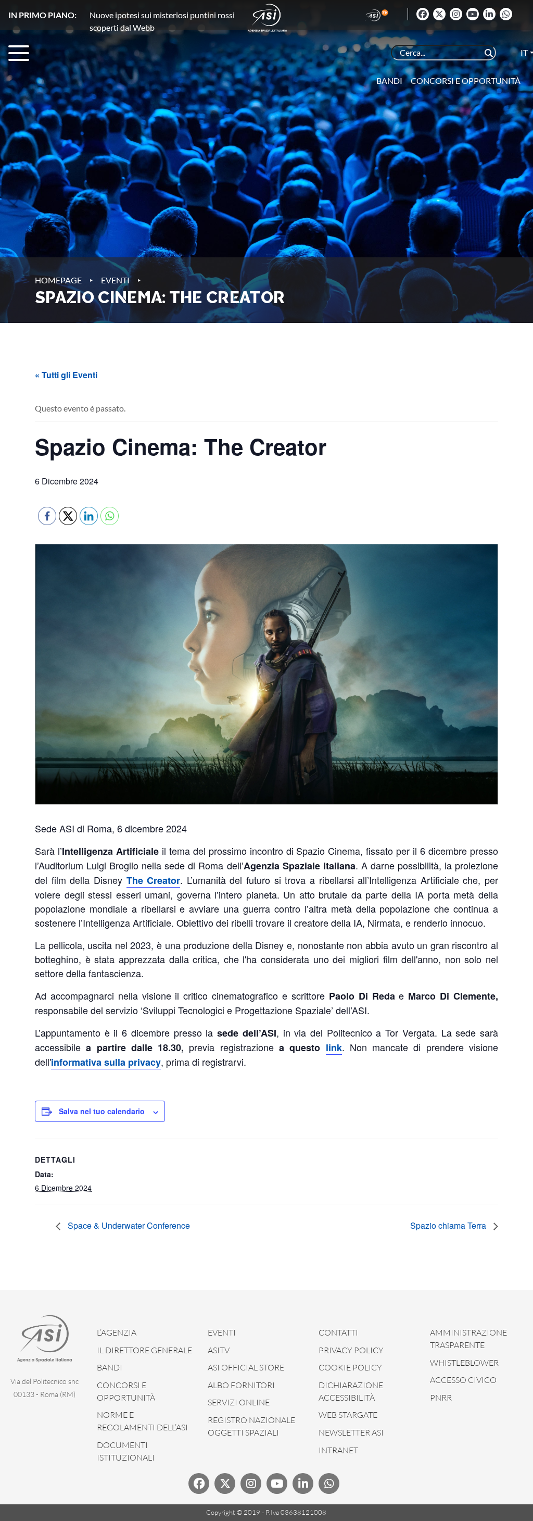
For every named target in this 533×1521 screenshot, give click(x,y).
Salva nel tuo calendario (102, 1111)
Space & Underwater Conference (128, 1225)
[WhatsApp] (506, 14)
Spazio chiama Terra (449, 1225)
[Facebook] (422, 14)
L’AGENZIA (116, 1332)
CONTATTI (338, 1332)
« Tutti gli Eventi (66, 375)
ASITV (219, 1350)
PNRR (441, 1397)
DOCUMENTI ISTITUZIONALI (126, 1451)
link (334, 1047)
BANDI (109, 1367)
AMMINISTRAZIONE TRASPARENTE (468, 1338)
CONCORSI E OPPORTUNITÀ (126, 1391)
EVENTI (222, 1332)
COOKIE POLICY (350, 1367)
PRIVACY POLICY (351, 1350)
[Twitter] (439, 14)
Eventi (115, 280)
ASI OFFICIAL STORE (246, 1367)
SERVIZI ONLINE (239, 1402)
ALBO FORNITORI (241, 1385)
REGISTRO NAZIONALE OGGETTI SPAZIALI (251, 1426)
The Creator (153, 880)
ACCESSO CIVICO (463, 1380)
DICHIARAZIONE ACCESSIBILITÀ (351, 1391)
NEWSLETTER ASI (351, 1432)
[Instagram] (456, 14)
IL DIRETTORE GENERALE (144, 1350)
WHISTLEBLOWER (464, 1362)
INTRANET (338, 1450)
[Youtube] (472, 14)
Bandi (389, 80)
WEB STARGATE (348, 1415)
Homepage (58, 280)
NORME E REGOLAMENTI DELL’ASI (142, 1421)
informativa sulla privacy (106, 1062)
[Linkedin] (489, 14)
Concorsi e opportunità (466, 80)
